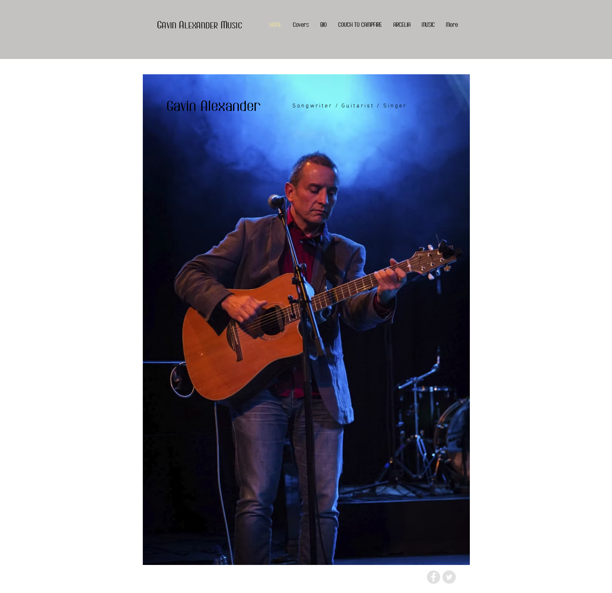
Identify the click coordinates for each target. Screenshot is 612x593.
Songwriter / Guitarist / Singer (349, 106)
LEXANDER (203, 25)
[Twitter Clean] (425, 581)
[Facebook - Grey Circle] (433, 577)
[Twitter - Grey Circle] (449, 577)
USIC (235, 25)
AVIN (170, 25)
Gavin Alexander (214, 106)
